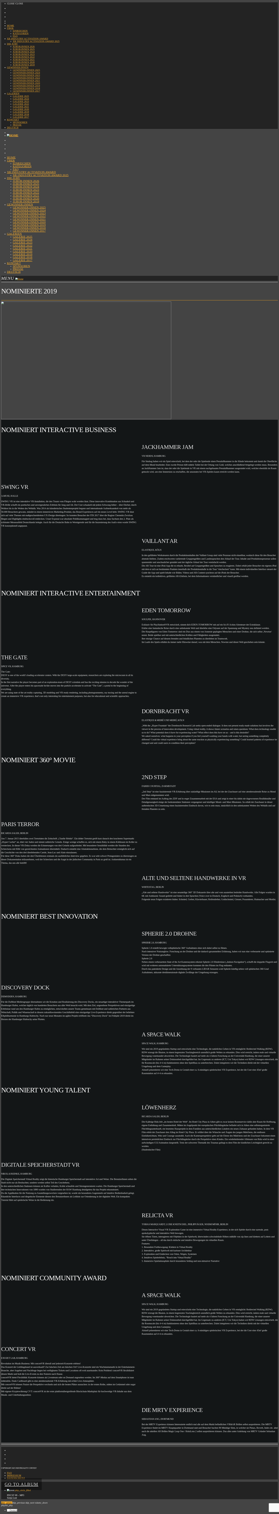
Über (10, 28)
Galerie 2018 (21, 114)
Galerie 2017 (21, 117)
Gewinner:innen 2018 (26, 88)
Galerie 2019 (21, 112)
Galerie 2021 (21, 106)
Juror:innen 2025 (24, 49)
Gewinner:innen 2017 (26, 91)
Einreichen (20, 31)
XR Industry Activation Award (27, 38)
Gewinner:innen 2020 (26, 83)
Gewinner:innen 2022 (26, 78)
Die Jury (12, 44)
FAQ (15, 36)
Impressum (14, 1475)
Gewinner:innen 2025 (26, 70)
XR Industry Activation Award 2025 (36, 41)
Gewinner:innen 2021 (26, 80)
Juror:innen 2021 (24, 59)
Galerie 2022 (21, 104)
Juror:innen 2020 (24, 62)
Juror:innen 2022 (24, 57)
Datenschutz (16, 1478)
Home (10, 25)
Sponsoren (20, 122)
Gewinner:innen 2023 (26, 75)
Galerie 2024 (21, 99)
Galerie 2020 (21, 109)
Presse (17, 125)
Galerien (13, 93)
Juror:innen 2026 (24, 46)
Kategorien (21, 33)
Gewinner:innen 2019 (26, 85)
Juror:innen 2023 (24, 54)
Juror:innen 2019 (24, 65)
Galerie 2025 (21, 96)
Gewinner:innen (18, 67)
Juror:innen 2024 (24, 52)
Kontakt (13, 119)
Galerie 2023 (21, 101)
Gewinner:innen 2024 (26, 72)
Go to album (21, 1484)
